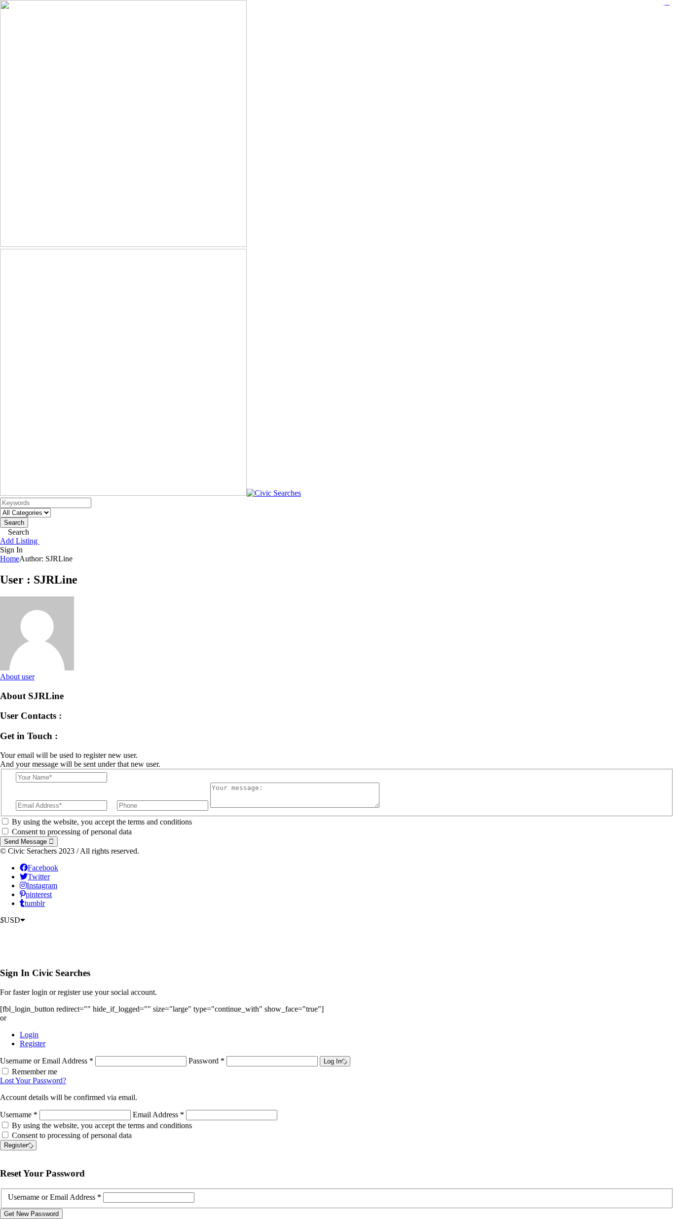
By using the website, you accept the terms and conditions (102, 822)
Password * (207, 1061)
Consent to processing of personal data (72, 831)
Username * (18, 1114)
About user (17, 676)
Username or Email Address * (47, 1061)
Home (9, 558)
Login (29, 1034)
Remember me (34, 1071)
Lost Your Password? (33, 1080)
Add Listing (19, 541)
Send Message (26, 841)
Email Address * (158, 1114)
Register (32, 1043)
